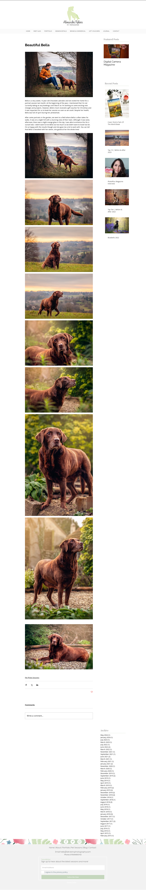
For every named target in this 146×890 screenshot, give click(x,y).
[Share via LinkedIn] (37, 685)
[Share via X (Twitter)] (32, 685)
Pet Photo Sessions (32, 678)
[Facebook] (66, 841)
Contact (92, 847)
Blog (85, 847)
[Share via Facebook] (26, 685)
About (58, 847)
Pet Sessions (76, 847)
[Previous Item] (107, 51)
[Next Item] (125, 51)
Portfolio (66, 847)
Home (51, 847)
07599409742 (76, 854)
